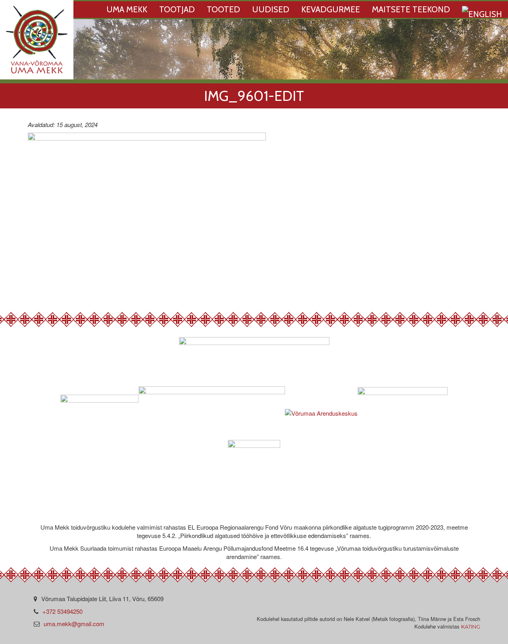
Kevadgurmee (330, 9)
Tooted (223, 9)
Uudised (270, 9)
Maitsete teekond (411, 9)
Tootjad (177, 9)
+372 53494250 (62, 611)
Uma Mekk (126, 9)
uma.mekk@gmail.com (74, 623)
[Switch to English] (482, 12)
